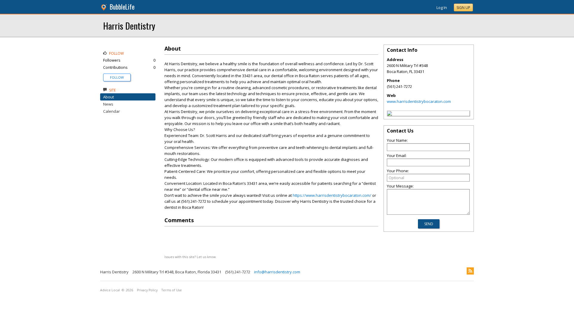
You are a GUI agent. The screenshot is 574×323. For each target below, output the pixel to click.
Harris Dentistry (129, 25)
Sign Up (463, 7)
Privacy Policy (147, 290)
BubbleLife (122, 6)
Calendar (111, 111)
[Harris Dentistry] (389, 114)
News (108, 104)
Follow (117, 77)
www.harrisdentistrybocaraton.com (419, 101)
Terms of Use (171, 290)
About (108, 97)
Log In (441, 7)
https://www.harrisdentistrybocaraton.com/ (332, 195)
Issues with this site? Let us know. (190, 257)
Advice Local (110, 290)
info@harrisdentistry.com (277, 272)
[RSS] (470, 271)
